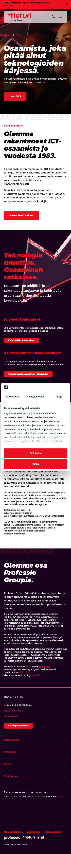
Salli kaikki (35, 453)
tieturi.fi (36, 675)
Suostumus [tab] (12, 396)
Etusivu (7, 35)
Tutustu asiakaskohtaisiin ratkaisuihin (28, 374)
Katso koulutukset (21, 215)
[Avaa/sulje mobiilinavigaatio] (60, 16)
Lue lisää (15, 96)
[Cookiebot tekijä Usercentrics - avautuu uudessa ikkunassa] (52, 387)
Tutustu (8, 6)
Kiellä (35, 463)
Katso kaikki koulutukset (21, 340)
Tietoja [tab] (58, 396)
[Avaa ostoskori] (53, 16)
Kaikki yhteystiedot (18, 726)
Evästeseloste (33, 831)
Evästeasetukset (53, 831)
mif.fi (21, 672)
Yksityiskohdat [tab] (35, 396)
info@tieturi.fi (11, 716)
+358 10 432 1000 (13, 711)
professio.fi (44, 666)
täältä (60, 797)
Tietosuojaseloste (12, 831)
